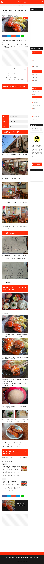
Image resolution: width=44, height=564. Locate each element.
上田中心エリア (13, 15)
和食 (16, 15)
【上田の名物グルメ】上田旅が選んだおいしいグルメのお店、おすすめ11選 (11, 467)
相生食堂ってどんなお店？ (10, 73)
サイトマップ (11, 557)
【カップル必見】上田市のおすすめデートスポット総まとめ (11, 482)
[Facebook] (4, 36)
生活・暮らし (35, 88)
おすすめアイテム (36, 91)
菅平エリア (35, 111)
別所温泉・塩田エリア (36, 105)
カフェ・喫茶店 (35, 66)
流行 (40, 130)
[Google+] (13, 36)
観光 (33, 71)
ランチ (4, 16)
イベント (34, 85)
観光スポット (35, 77)
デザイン (38, 130)
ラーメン (34, 57)
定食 (8, 16)
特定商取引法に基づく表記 (27, 557)
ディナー (6, 16)
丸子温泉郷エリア (36, 116)
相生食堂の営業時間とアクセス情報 (12, 71)
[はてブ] (18, 36)
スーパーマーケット (36, 94)
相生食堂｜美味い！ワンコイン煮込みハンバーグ (16, 5)
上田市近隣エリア (36, 99)
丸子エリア (35, 113)
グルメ (6, 5)
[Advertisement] (14, 57)
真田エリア (35, 108)
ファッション (33, 130)
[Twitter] (9, 36)
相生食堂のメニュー (9, 75)
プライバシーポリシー (18, 557)
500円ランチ (12, 16)
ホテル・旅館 (35, 74)
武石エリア (35, 119)
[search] (41, 129)
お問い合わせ (37, 164)
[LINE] (22, 36)
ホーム (7, 557)
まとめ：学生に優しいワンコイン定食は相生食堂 (14, 79)
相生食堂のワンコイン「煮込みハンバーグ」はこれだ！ (15, 77)
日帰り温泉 (35, 80)
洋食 (33, 60)
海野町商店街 (16, 16)
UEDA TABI (25, 561)
